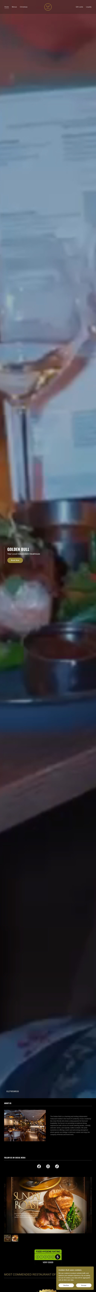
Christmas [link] (23, 7)
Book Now (15, 560)
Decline (66, 1285)
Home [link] (6, 7)
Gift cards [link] (79, 7)
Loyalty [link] (89, 7)
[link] (48, 7)
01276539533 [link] (12, 1091)
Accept (83, 1285)
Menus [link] (14, 7)
